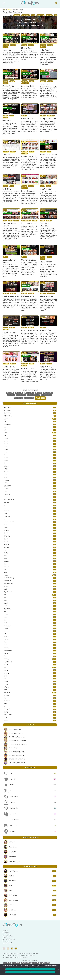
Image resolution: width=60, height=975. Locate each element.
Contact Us (5, 932)
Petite (5, 622)
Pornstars (6, 631)
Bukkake (6, 457)
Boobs (5, 452)
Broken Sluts (27, 119)
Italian (5, 564)
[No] (58, 969)
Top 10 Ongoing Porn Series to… (17, 762)
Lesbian (6, 575)
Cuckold (24, 151)
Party (5, 620)
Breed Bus (44, 84)
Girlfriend (6, 541)
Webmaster (6, 941)
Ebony (42, 363)
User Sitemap (6, 934)
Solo (5, 667)
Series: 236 (11, 395)
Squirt (5, 678)
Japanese (6, 566)
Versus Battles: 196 (33, 395)
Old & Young (7, 608)
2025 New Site (7, 413)
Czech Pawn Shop (29, 330)
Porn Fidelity (12, 880)
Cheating (6, 471)
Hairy (5, 550)
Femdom (6, 524)
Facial (5, 513)
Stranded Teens (28, 86)
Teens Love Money (48, 155)
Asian (5, 427)
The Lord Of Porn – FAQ (9, 939)
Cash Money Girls (11, 296)
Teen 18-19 (25, 83)
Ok (30, 969)
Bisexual (6, 443)
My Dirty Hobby (13, 895)
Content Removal (7, 942)
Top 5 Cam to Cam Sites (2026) (17, 759)
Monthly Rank (25, 15)
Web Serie (6, 720)
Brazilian (6, 455)
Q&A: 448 (38, 393)
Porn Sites (15, 9)
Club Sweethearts (13, 900)
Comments (49, 15)
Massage (6, 586)
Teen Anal (6, 695)
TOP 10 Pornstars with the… (16, 733)
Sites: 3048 (10, 393)
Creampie (6, 480)
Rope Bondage (8, 650)
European (6, 511)
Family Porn (7, 516)
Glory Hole (6, 547)
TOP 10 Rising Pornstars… (16, 748)
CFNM (5, 469)
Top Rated (16, 15)
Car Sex (6, 45)
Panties (6, 614)
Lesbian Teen (7, 580)
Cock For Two (9, 367)
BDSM (5, 432)
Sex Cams (12, 831)
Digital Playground (14, 871)
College (6, 474)
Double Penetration (9, 499)
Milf (5, 220)
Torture (5, 703)
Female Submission (9, 522)
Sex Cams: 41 (29, 398)
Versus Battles (13, 814)
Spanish (24, 153)
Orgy (5, 611)
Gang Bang (7, 536)
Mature (5, 589)
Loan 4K (6, 155)
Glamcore (6, 544)
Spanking (6, 673)
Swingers (6, 687)
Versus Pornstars (14, 819)
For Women (7, 530)
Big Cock (6, 441)
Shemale (6, 659)
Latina (5, 572)
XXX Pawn (7, 189)
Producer (6, 639)
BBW (42, 220)
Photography (7, 625)
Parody (5, 617)
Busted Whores (47, 330)
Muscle (5, 603)
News (33, 15)
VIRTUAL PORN (8, 715)
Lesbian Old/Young (9, 578)
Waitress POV (27, 296)
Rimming (6, 647)
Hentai (5, 555)
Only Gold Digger (29, 260)
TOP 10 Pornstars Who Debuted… (18, 740)
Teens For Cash (47, 296)
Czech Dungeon (10, 332)
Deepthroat (7, 494)
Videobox (11, 905)
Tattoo (5, 689)
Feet (5, 519)
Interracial (6, 561)
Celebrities (6, 466)
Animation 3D (7, 424)
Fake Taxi (7, 50)
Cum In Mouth (26, 220)
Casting (43, 45)
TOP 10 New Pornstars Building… (18, 744)
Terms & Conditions (8, 935)
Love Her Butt (12, 851)
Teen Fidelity (12, 914)
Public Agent (8, 86)
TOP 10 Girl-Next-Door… (15, 729)
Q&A (11, 790)
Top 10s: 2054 (29, 393)
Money (13, 45)
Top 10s (12, 785)
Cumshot (6, 488)
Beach (5, 435)
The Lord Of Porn (7, 9)
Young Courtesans (48, 119)
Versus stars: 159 (46, 395)
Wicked (11, 885)
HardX (10, 890)
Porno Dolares (27, 191)
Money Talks (26, 48)
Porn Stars (12, 779)
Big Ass (6, 438)
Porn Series (13, 802)
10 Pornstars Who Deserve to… (17, 755)
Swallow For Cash (29, 223)
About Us (5, 930)
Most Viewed (40, 15)
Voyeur (5, 329)
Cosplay (6, 477)
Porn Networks (14, 808)
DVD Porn (6, 502)
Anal (5, 421)
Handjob (6, 552)
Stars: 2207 (19, 393)
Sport (5, 675)
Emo (5, 508)
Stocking (6, 684)
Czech (42, 256)
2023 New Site (7, 407)
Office (5, 606)
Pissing (6, 628)
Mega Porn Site (8, 592)
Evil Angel (11, 876)
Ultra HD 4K (7, 709)
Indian (5, 558)
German (6, 293)
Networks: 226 (21, 395)
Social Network (8, 661)
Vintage (6, 712)
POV (11, 115)
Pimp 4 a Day (46, 367)
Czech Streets (46, 262)
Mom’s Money (46, 189)
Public (12, 81)
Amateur (6, 418)
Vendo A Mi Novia (29, 156)
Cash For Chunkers (44, 224)
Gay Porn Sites (14, 796)
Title (55, 15)
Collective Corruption (14, 861)
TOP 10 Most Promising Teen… (17, 751)
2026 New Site (7, 415)
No (30, 972)
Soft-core (6, 664)
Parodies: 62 (18, 398)
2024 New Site (7, 410)
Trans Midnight (13, 847)
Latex (5, 569)
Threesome (7, 701)
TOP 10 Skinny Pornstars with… (17, 737)
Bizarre (5, 446)
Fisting (5, 527)
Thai (5, 698)
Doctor (5, 497)
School (5, 656)
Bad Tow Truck (28, 368)
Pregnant (6, 636)
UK (4, 706)
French (5, 533)
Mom (42, 186)
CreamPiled (12, 842)
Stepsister (6, 681)
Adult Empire (12, 910)
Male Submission (8, 583)
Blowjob (6, 363)
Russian (6, 653)
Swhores (6, 120)
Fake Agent (45, 50)
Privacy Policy (6, 937)
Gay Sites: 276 (48, 393)
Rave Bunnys (12, 856)
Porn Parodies (13, 825)
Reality (5, 47)
